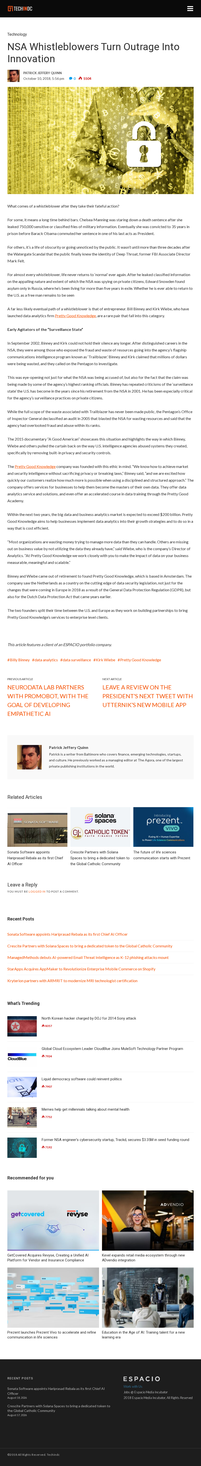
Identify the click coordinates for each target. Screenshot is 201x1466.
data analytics (46, 659)
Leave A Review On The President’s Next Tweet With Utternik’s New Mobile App (147, 696)
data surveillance (77, 659)
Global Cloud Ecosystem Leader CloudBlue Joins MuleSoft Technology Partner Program (112, 1049)
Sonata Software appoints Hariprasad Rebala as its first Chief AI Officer (67, 934)
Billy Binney (20, 659)
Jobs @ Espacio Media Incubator (146, 1392)
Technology (17, 34)
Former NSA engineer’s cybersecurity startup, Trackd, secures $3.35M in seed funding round (115, 1140)
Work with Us (133, 1386)
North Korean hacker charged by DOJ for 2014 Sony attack (89, 1018)
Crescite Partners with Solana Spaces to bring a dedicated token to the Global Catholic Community (89, 945)
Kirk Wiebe (105, 659)
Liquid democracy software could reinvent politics (82, 1079)
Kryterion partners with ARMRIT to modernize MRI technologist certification (72, 980)
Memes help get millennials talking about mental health (85, 1109)
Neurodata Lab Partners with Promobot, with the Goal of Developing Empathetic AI (47, 700)
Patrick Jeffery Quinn (68, 747)
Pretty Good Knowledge (140, 659)
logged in (37, 891)
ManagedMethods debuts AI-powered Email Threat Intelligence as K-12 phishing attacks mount (88, 957)
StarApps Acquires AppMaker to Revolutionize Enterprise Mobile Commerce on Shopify (81, 968)
